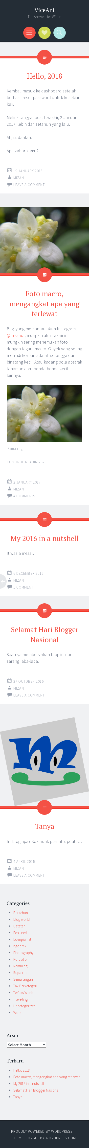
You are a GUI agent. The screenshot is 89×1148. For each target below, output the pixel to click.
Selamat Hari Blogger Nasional (36, 1090)
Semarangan (23, 979)
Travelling (20, 999)
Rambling (20, 966)
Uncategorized (24, 1006)
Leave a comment (29, 184)
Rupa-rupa (21, 972)
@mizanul (16, 335)
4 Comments (24, 496)
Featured (20, 932)
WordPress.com (60, 1138)
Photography (23, 952)
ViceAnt (44, 10)
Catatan (19, 926)
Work (17, 1012)
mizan (18, 177)
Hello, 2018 (44, 76)
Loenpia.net (22, 939)
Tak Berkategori (25, 986)
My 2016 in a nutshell (45, 538)
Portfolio (20, 959)
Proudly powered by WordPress (42, 1131)
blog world (21, 919)
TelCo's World (23, 992)
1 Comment (23, 587)
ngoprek (19, 946)
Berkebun (20, 912)
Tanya (44, 826)
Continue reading (26, 462)
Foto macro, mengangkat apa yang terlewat (44, 303)
